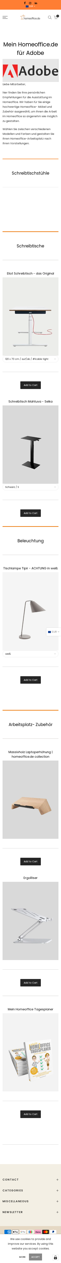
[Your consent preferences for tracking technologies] (55, 1257)
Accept (35, 1257)
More (22, 1257)
